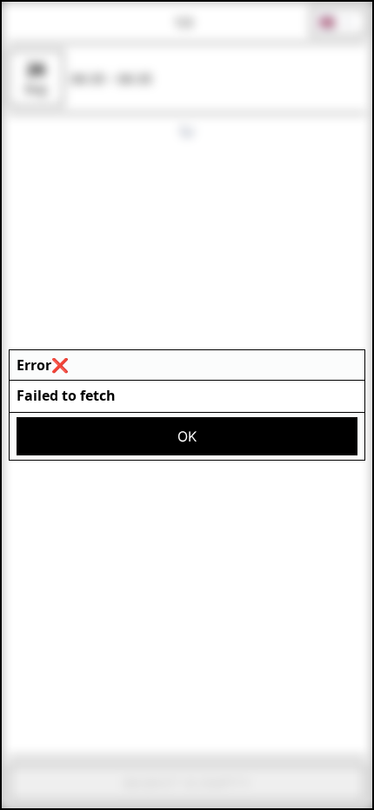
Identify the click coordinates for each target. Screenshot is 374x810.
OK (187, 436)
